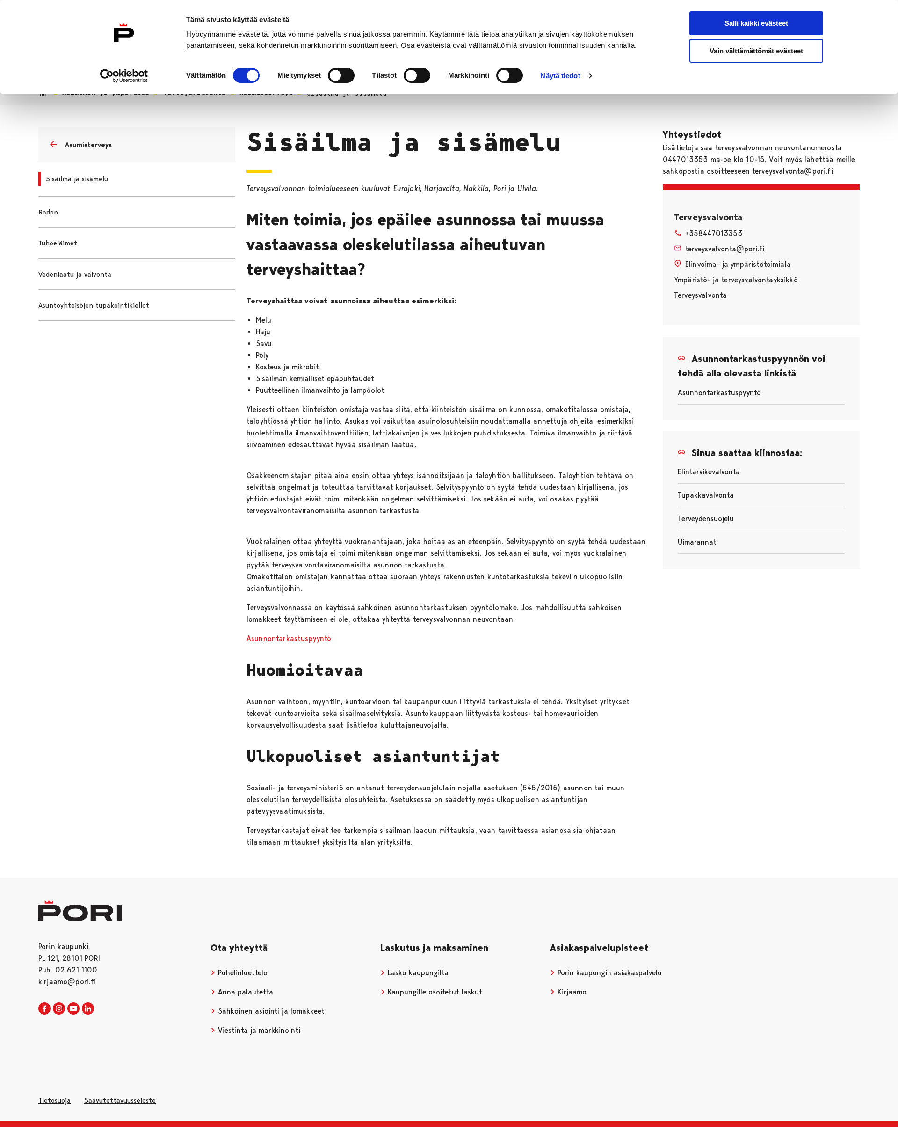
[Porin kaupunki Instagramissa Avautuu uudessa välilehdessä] (59, 1009)
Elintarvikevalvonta (709, 471)
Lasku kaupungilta (417, 972)
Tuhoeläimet (57, 243)
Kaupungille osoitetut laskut (433, 991)
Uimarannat (697, 542)
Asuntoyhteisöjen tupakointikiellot (93, 305)
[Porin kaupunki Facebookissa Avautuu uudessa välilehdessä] (44, 1009)
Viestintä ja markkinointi (258, 1030)
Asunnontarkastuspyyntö (289, 638)
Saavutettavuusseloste (120, 1100)
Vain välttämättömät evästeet (756, 51)
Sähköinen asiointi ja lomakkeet (270, 1011)
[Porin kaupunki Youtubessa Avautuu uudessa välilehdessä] (73, 1009)
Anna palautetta (244, 991)
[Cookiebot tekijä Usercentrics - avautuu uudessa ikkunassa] (124, 76)
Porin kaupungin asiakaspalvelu (608, 972)
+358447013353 (713, 233)
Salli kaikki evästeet (756, 23)
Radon (48, 212)
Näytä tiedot (560, 76)
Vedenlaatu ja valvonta (74, 274)
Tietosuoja (54, 1100)
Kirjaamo (571, 991)
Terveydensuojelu (706, 518)
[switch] (341, 75)
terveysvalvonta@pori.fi (724, 248)
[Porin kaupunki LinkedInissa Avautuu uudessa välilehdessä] (88, 1009)
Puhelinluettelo (242, 972)
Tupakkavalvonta (706, 495)
